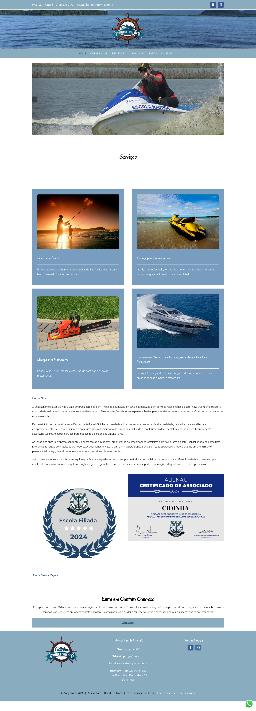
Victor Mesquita (184, 693)
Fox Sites (163, 693)
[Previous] (34, 99)
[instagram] (198, 647)
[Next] (221, 99)
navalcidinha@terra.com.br (95, 4)
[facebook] (190, 647)
